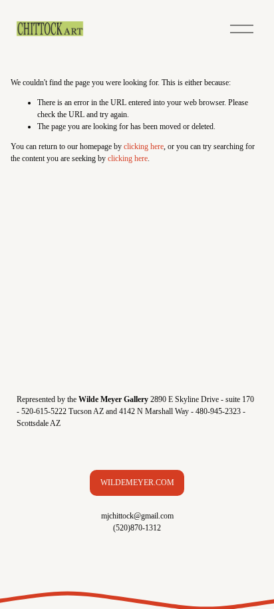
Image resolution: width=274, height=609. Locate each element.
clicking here (144, 146)
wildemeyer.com (137, 482)
